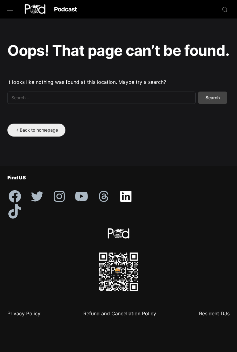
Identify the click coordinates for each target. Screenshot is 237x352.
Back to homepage (39, 130)
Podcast (65, 9)
